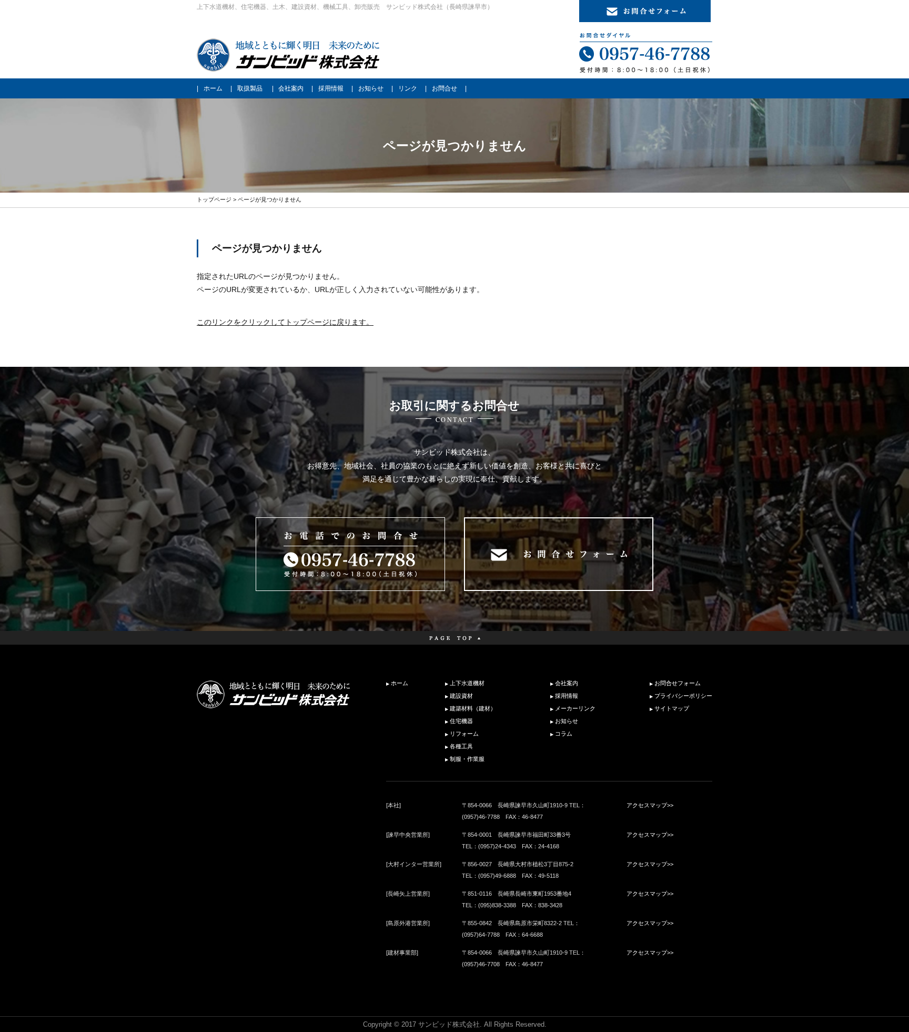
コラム (563, 733)
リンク (407, 88)
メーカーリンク (575, 708)
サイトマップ (671, 708)
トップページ (214, 199)
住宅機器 (461, 721)
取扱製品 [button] (249, 88)
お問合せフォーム (677, 683)
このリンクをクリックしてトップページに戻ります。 (285, 322)
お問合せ (444, 88)
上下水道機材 (467, 683)
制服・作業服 (467, 759)
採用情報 (331, 88)
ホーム (213, 88)
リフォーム (464, 733)
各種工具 (461, 746)
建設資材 (461, 696)
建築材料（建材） (473, 708)
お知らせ (370, 88)
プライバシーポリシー (683, 696)
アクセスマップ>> (650, 805)
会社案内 (291, 88)
